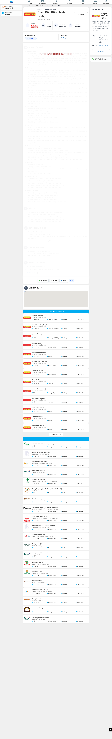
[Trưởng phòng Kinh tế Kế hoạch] (27, 518)
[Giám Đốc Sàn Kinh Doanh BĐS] (27, 591)
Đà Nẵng (63, 38)
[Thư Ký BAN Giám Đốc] (27, 418)
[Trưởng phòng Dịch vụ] (27, 545)
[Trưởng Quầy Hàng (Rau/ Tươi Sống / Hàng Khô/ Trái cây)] (27, 490)
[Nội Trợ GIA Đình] (27, 345)
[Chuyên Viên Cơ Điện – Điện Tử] (27, 391)
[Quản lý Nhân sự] (27, 599)
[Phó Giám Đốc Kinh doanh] (27, 471)
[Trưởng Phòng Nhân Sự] (27, 409)
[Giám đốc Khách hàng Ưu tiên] (27, 463)
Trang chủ (27, 5)
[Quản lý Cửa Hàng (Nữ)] (27, 563)
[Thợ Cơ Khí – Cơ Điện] (27, 372)
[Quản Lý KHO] (27, 381)
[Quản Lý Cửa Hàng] (27, 336)
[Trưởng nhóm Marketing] (27, 536)
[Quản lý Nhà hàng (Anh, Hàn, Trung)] (27, 453)
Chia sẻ (64, 280)
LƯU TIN (82, 14)
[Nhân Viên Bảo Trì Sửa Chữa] (27, 363)
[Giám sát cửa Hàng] (27, 581)
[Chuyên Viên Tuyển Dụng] (27, 400)
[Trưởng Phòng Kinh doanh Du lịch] (27, 554)
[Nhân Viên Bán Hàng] (27, 317)
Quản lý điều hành (31, 38)
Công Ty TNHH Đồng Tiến (38, 5)
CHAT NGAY (44, 280)
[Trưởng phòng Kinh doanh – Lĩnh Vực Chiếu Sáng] (27, 508)
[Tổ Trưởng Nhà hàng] (27, 609)
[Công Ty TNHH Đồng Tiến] (30, 14)
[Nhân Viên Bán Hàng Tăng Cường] (27, 326)
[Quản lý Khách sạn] (27, 572)
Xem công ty (100, 51)
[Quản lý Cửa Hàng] (27, 499)
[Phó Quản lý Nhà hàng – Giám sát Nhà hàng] (27, 526)
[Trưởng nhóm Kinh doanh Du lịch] (27, 618)
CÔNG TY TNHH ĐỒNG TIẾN (46, 9)
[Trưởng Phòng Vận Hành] (27, 481)
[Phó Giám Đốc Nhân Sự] (27, 427)
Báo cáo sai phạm (56, 434)
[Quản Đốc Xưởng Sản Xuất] (27, 354)
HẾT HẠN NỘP (34, 27)
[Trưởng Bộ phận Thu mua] (27, 444)
